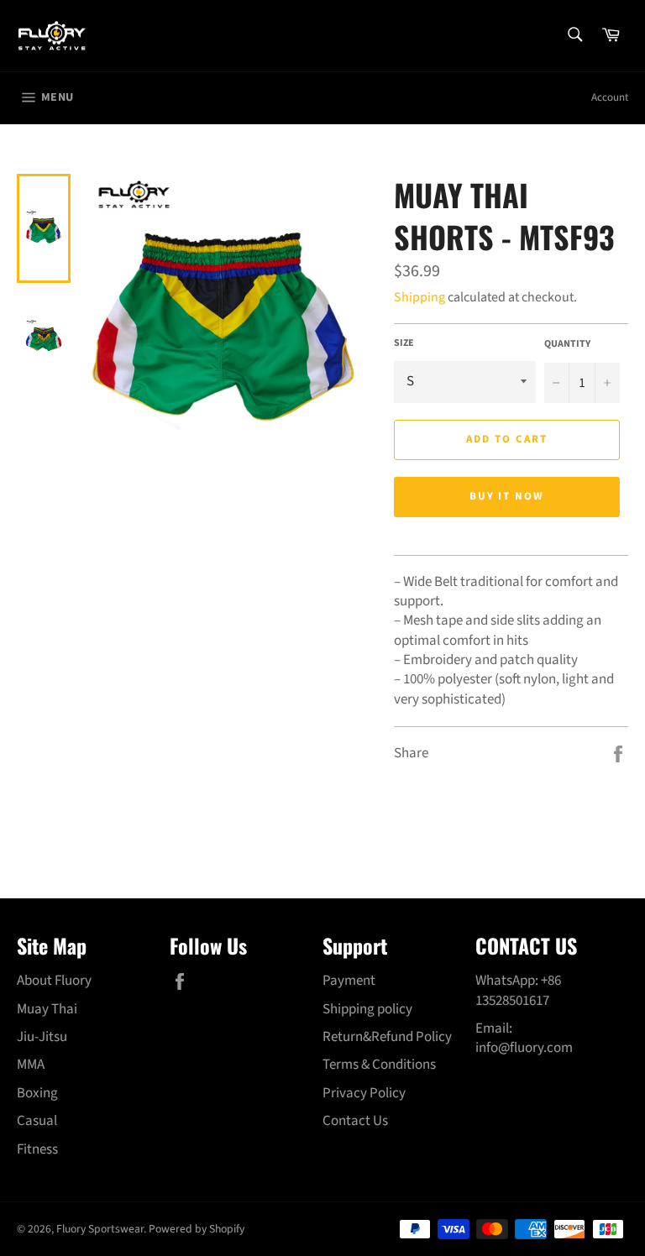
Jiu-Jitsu (42, 1037)
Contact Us (355, 1121)
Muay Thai (47, 1009)
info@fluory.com (524, 1048)
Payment (348, 981)
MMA (31, 1065)
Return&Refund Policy (387, 1037)
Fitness (37, 1149)
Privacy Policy (364, 1093)
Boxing (37, 1093)
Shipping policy (367, 1009)
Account (609, 97)
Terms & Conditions (379, 1065)
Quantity (567, 344)
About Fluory (54, 981)
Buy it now (507, 496)
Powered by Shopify (196, 1229)
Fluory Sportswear (100, 1229)
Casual (37, 1121)
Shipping (419, 297)
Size (404, 343)
